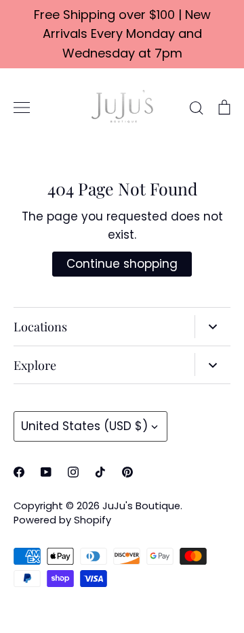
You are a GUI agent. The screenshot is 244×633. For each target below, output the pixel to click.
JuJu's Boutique (141, 506)
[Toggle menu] (22, 107)
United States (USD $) (84, 426)
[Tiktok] (100, 472)
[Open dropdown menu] (212, 326)
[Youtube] (46, 472)
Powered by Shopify (62, 520)
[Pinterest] (127, 472)
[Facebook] (19, 472)
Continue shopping (122, 264)
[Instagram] (73, 472)
